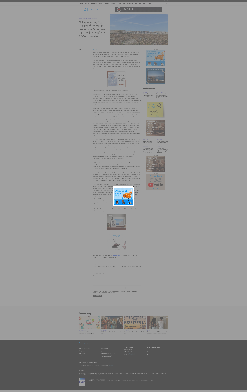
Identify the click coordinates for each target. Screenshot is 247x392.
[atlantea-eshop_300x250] (123, 204)
